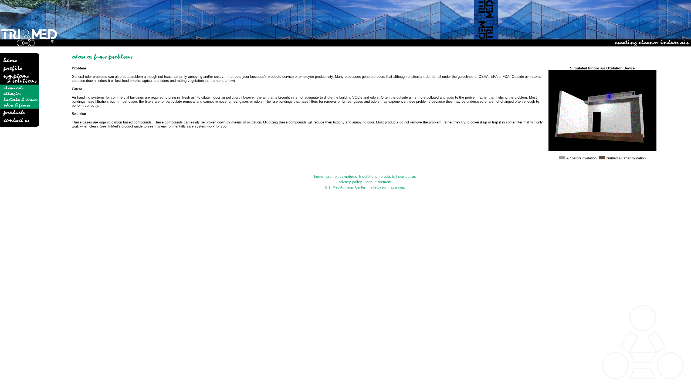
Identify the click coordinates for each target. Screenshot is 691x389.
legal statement (378, 182)
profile (331, 177)
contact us (407, 177)
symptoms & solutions (358, 177)
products (388, 177)
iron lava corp (393, 187)
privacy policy (351, 182)
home (318, 177)
